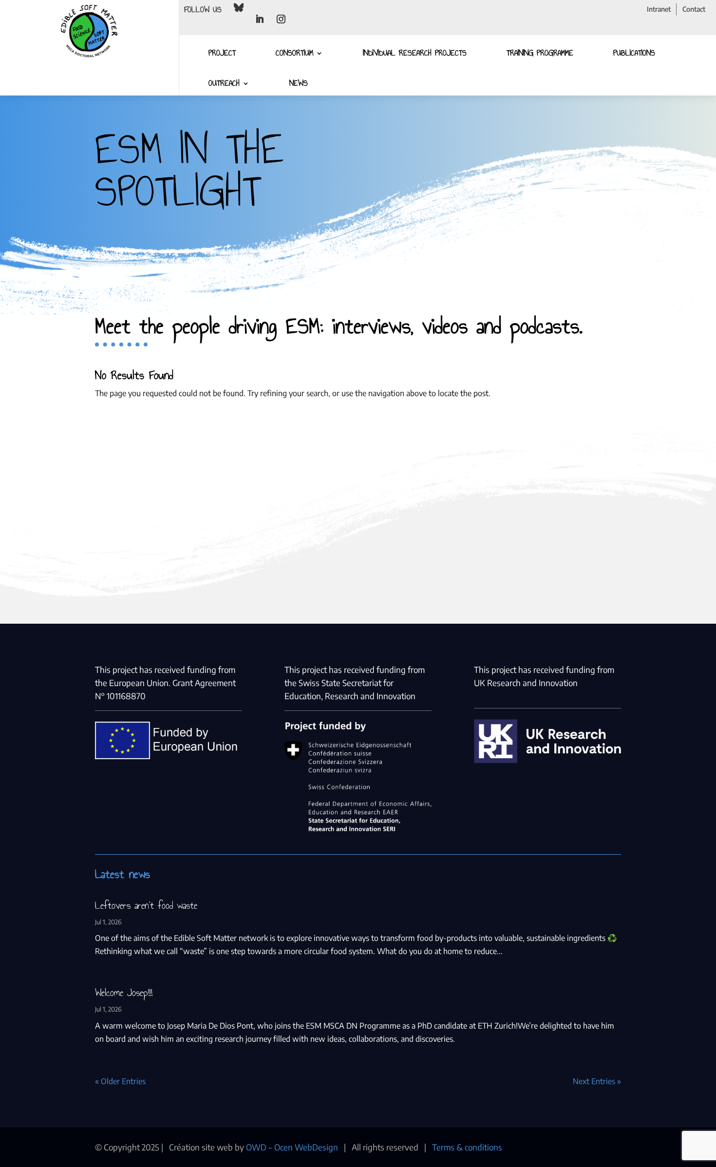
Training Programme (540, 53)
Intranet (659, 9)
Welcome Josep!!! (123, 992)
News (298, 83)
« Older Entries (120, 1081)
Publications (634, 53)
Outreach (224, 83)
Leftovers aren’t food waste (146, 905)
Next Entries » (597, 1081)
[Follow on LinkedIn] (259, 19)
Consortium (294, 53)
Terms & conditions (467, 1147)
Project (222, 53)
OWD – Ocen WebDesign (292, 1147)
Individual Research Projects (415, 53)
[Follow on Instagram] (281, 19)
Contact (693, 9)
